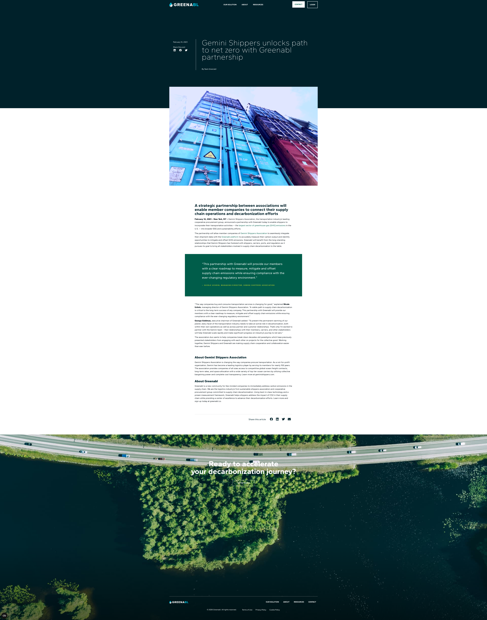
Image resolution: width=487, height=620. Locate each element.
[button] (174, 50)
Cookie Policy (274, 610)
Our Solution (230, 5)
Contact (312, 602)
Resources (258, 5)
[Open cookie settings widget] (4, 616)
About (245, 5)
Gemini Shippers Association (254, 233)
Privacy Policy (261, 610)
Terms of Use (247, 610)
